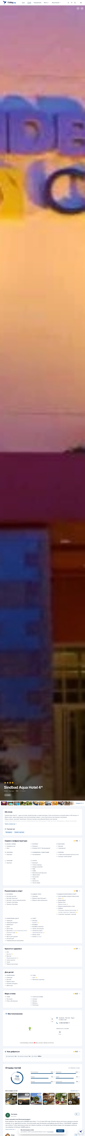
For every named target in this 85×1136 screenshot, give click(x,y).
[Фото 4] (23, 803)
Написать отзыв (75, 1068)
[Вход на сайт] (74, 2)
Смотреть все (75, 1090)
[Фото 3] (17, 803)
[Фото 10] (61, 803)
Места (46, 2)
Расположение (46, 807)
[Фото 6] (36, 803)
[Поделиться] (82, 8)
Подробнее (50, 1131)
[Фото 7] (42, 803)
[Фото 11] (67, 803)
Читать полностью (10, 824)
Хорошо (60, 1131)
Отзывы (55, 807)
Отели (29, 2)
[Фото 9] (54, 803)
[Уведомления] (68, 2)
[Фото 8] (48, 803)
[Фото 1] (4, 803)
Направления (37, 2)
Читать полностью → (10, 1129)
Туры (23, 2)
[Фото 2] (10, 803)
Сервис (37, 807)
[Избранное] (71, 2)
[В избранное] (78, 8)
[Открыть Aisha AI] (80, 1131)
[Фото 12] (73, 803)
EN (81, 2)
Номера (29, 807)
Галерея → (80, 803)
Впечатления (55, 2)
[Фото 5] (29, 803)
